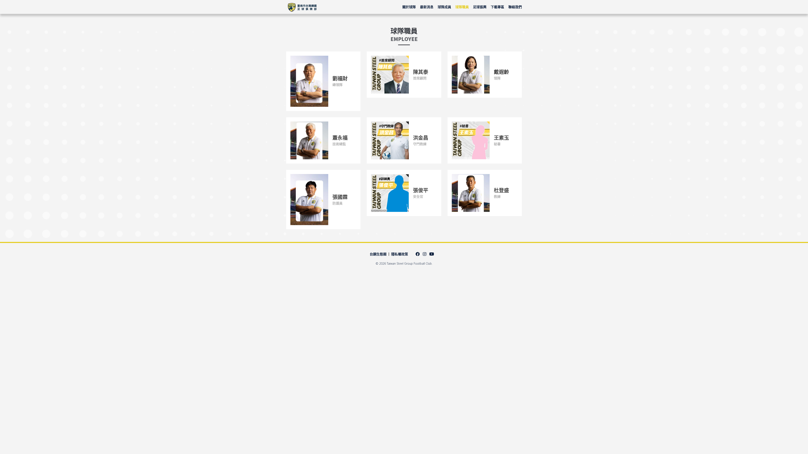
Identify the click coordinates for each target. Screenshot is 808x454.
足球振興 (479, 7)
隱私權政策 (399, 254)
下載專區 (497, 7)
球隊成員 (444, 7)
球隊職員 (462, 7)
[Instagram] (424, 254)
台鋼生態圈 (378, 254)
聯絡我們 (515, 7)
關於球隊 (409, 7)
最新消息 (426, 7)
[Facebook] (417, 254)
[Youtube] (431, 254)
